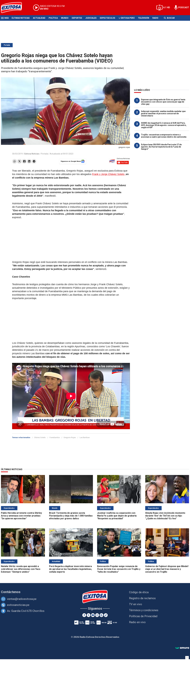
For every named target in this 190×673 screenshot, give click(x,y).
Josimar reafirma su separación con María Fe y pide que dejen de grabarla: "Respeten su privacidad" (117, 516)
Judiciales (91, 18)
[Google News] (101, 615)
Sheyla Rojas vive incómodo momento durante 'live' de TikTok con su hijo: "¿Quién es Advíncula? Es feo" (165, 516)
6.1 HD (166, 7)
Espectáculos (107, 18)
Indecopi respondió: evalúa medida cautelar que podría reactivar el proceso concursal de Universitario (163, 113)
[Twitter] (19, 161)
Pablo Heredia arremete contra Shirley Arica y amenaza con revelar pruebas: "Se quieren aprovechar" (21, 516)
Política (53, 18)
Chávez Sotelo (40, 437)
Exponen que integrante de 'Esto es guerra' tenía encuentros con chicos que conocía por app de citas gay (163, 101)
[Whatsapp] (14, 161)
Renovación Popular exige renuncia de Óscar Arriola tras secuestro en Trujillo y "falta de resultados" (118, 569)
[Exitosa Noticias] (13, 7)
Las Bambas (85, 437)
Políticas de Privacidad (143, 616)
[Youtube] (93, 615)
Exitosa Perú (128, 18)
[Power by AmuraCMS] (182, 648)
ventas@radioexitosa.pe (21, 599)
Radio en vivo (137, 622)
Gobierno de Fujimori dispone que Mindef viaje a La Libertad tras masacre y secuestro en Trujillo (166, 569)
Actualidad (39, 18)
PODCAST (183, 7)
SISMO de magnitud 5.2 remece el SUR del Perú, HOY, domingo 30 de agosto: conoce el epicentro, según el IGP (164, 125)
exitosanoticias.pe (18, 605)
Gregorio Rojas (70, 437)
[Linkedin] (29, 161)
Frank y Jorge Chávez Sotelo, (109, 174)
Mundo (64, 18)
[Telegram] (34, 161)
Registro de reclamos (142, 598)
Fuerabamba (55, 437)
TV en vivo (135, 604)
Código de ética (139, 592)
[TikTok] (106, 615)
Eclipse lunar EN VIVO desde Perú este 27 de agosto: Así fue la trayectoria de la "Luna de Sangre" (161, 146)
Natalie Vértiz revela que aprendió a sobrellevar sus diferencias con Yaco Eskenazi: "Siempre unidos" (20, 569)
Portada (7, 45)
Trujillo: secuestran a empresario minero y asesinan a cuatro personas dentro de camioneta (163, 136)
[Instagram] (97, 615)
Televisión (143, 18)
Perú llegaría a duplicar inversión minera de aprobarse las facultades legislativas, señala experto (70, 569)
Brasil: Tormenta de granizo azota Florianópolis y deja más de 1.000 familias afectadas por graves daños (71, 516)
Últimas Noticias (21, 18)
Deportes (77, 18)
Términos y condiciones (143, 610)
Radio (155, 18)
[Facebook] (24, 161)
